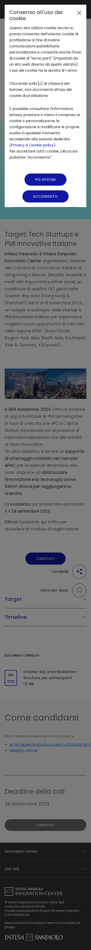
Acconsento (45, 196)
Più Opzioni (45, 179)
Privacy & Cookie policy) (33, 145)
